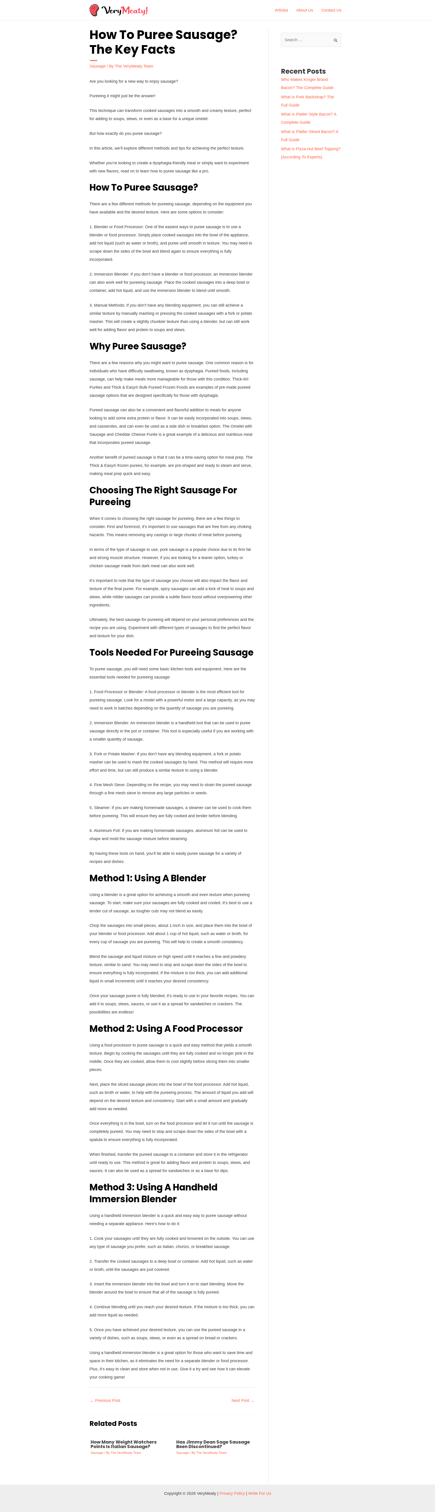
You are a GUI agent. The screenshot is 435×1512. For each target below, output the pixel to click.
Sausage (97, 66)
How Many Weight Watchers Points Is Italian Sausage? (124, 1444)
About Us (304, 10)
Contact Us (331, 10)
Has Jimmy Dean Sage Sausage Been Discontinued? (213, 1444)
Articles (281, 10)
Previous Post (105, 1400)
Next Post (243, 1400)
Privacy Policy (232, 1493)
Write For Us (259, 1493)
